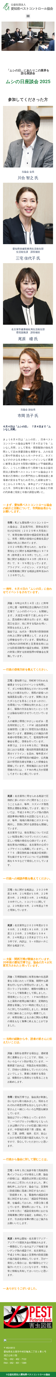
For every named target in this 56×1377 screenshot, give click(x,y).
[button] (28, 16)
